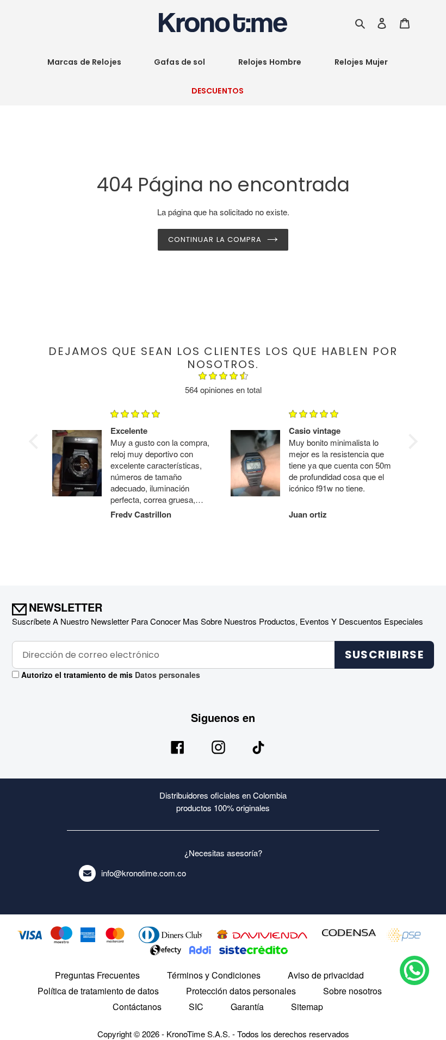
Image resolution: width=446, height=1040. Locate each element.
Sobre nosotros (352, 991)
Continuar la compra (215, 239)
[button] (36, 441)
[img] (223, 377)
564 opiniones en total (223, 389)
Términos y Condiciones (214, 975)
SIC (196, 1006)
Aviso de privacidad (326, 975)
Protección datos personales (241, 991)
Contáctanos (137, 1006)
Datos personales (166, 674)
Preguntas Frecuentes (97, 975)
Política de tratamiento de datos (98, 991)
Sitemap (307, 1006)
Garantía (247, 1006)
